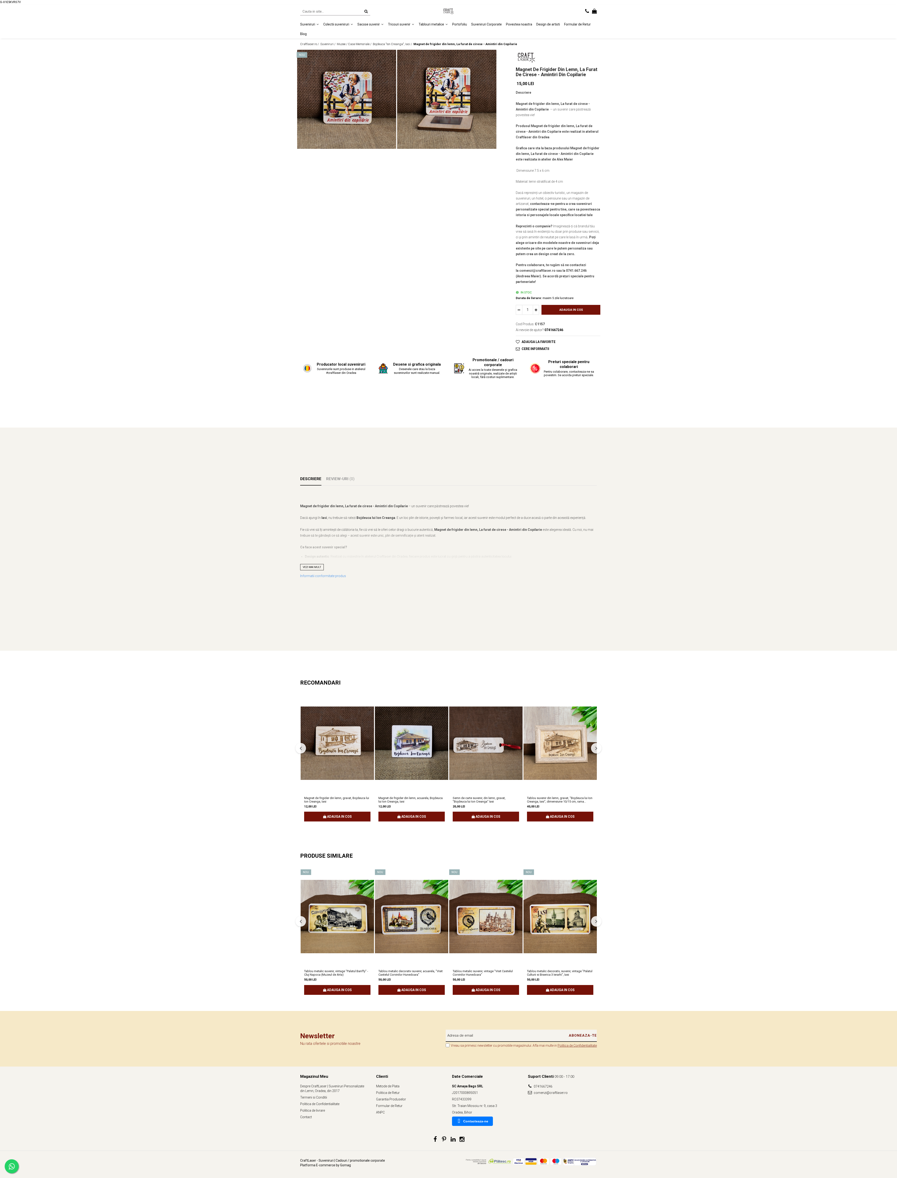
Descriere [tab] (310, 478)
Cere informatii (535, 349)
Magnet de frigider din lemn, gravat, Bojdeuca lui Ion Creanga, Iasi (336, 799)
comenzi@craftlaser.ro (550, 1093)
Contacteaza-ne (475, 1121)
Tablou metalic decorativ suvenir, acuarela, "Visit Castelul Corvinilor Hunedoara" (410, 972)
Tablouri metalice (432, 24)
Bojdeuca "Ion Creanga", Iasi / (393, 44)
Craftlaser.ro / (310, 44)
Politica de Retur (388, 1093)
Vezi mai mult (312, 567)
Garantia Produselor (391, 1099)
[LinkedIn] (453, 1139)
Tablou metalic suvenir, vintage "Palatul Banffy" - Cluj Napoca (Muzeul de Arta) (336, 972)
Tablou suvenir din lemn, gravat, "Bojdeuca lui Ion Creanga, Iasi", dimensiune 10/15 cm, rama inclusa (559, 799)
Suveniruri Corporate (486, 24)
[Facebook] (435, 1139)
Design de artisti (548, 24)
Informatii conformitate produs (323, 576)
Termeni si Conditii (313, 1097)
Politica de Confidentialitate (577, 1045)
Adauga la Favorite (538, 342)
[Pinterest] (444, 1139)
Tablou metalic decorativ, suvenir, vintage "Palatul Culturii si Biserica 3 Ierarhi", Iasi (559, 972)
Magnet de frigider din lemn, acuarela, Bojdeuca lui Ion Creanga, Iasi (410, 799)
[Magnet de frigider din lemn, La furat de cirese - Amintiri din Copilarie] (346, 99)
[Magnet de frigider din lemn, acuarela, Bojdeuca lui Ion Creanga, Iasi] (411, 743)
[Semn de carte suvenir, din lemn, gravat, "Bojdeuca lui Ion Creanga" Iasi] (486, 743)
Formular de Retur (577, 24)
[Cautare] (366, 11)
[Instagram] (462, 1139)
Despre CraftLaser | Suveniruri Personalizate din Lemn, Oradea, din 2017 (332, 1088)
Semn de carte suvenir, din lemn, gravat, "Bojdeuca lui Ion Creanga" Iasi (479, 799)
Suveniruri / (328, 44)
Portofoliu (459, 24)
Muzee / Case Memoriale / (354, 44)
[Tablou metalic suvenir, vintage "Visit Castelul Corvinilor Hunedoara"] (486, 916)
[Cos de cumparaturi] (594, 11)
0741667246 (542, 1086)
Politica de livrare (312, 1110)
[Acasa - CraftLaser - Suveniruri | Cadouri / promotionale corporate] (448, 11)
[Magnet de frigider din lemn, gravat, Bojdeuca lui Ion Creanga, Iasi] (337, 743)
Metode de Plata (387, 1086)
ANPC (380, 1112)
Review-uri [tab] (340, 478)
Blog (303, 34)
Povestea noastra (519, 24)
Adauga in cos (571, 309)
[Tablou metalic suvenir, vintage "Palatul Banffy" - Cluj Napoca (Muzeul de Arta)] (337, 916)
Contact (306, 1117)
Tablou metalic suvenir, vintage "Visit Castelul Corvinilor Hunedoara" (483, 972)
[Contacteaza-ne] (587, 11)
